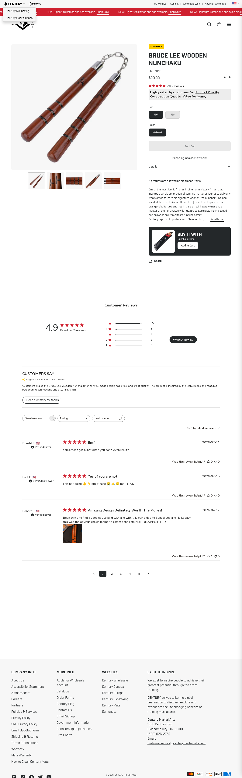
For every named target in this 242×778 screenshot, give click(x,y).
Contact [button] (174, 3)
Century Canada (113, 687)
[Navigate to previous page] (93, 574)
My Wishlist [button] (160, 3)
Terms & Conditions (24, 743)
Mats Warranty (21, 755)
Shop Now (94, 12)
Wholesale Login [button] (191, 3)
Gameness (109, 712)
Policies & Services (24, 712)
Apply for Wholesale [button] (215, 3)
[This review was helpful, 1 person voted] (208, 556)
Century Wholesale (115, 680)
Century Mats (111, 705)
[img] (227, 77)
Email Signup (66, 716)
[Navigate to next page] (148, 574)
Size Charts (64, 735)
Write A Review (183, 339)
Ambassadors (20, 693)
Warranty (17, 749)
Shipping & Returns (24, 737)
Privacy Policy (20, 718)
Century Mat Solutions (19, 18)
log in (184, 158)
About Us (17, 680)
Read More (217, 219)
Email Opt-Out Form (25, 730)
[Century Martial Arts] (22, 24)
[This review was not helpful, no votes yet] (215, 462)
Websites (110, 672)
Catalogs (63, 691)
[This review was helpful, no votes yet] (208, 462)
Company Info (23, 672)
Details (153, 166)
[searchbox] (35, 418)
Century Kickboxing (17, 11)
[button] (35, 4)
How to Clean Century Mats (30, 762)
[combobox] (73, 418)
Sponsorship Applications (74, 729)
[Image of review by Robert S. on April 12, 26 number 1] (72, 533)
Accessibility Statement (27, 687)
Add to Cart (188, 245)
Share (158, 261)
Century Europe (112, 693)
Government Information (73, 723)
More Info (65, 672)
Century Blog (65, 704)
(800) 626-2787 (158, 734)
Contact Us (64, 710)
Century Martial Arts (125, 774)
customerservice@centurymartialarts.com (176, 743)
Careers (16, 699)
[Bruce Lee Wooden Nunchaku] (36, 180)
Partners (17, 705)
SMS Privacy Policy (24, 724)
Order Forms (65, 698)
